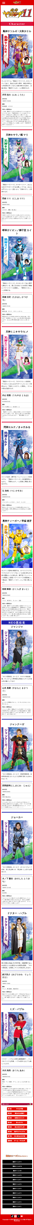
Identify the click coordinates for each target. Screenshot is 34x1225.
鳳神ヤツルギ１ (17, 1206)
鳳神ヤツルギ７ (17, 1179)
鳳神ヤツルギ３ (17, 1197)
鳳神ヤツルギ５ (17, 1188)
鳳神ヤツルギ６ (17, 1184)
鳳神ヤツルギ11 (17, 1162)
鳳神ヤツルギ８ (17, 1175)
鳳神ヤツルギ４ (17, 1193)
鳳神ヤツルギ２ (17, 1202)
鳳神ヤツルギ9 (17, 1171)
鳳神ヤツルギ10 (17, 1166)
